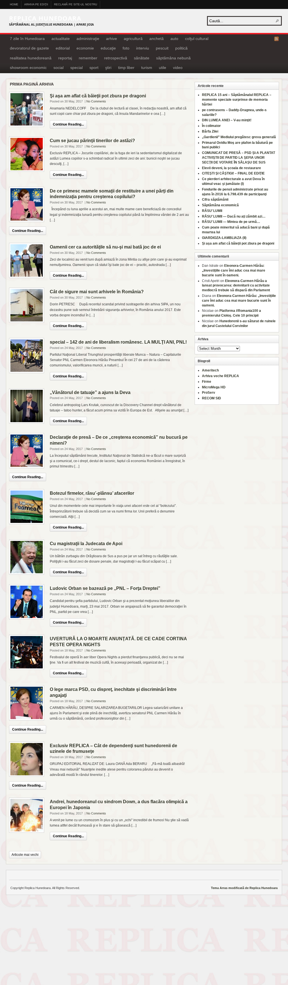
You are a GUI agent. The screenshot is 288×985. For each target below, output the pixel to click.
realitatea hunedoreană (30, 58)
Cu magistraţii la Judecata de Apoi (86, 543)
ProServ (208, 393)
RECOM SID (211, 398)
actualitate (60, 38)
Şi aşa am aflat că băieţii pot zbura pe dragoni (98, 95)
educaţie (108, 48)
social (58, 67)
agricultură (133, 38)
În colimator (211, 126)
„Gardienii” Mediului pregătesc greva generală (239, 137)
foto (126, 48)
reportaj (65, 58)
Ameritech (210, 370)
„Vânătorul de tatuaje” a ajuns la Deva (90, 392)
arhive (111, 38)
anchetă (156, 38)
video (178, 67)
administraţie (87, 38)
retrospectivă (115, 58)
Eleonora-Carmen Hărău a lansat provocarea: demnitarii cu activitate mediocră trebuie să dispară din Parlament (236, 285)
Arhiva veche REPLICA (220, 376)
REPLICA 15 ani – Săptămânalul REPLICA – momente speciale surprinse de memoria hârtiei (236, 99)
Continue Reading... (68, 124)
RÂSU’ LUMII (212, 211)
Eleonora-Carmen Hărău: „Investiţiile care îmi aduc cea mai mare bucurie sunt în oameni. (233, 270)
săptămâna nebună (173, 58)
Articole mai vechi (25, 855)
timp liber (126, 67)
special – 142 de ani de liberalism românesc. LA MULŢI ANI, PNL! (118, 342)
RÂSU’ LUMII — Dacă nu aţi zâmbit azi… (234, 216)
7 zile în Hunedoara (27, 38)
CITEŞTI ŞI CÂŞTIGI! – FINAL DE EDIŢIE (233, 173)
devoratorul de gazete (29, 48)
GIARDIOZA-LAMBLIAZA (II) (224, 238)
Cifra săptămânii (215, 200)
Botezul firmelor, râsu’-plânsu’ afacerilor (92, 493)
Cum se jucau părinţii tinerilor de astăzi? (92, 140)
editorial (63, 48)
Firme (206, 382)
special (76, 67)
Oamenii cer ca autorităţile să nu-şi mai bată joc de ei (105, 247)
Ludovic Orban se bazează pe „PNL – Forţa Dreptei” (105, 588)
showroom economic (28, 67)
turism (146, 67)
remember (88, 58)
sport (93, 67)
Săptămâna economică (220, 205)
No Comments (96, 101)
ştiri (108, 67)
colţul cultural (196, 38)
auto (174, 38)
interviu (142, 48)
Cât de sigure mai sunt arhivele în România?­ (97, 291)
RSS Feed (276, 39)
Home (14, 4)
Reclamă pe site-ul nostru (75, 4)
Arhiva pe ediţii (36, 4)
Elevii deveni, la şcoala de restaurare (231, 168)
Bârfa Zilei (210, 131)
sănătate (141, 58)
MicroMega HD (214, 387)
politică (181, 48)
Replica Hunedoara (45, 18)
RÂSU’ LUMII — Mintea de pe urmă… (231, 222)
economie (85, 48)
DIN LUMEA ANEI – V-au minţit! (226, 120)
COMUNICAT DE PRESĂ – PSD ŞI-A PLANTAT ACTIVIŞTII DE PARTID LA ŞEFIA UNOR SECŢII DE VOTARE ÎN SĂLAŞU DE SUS (238, 157)
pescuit (162, 48)
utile (162, 67)
